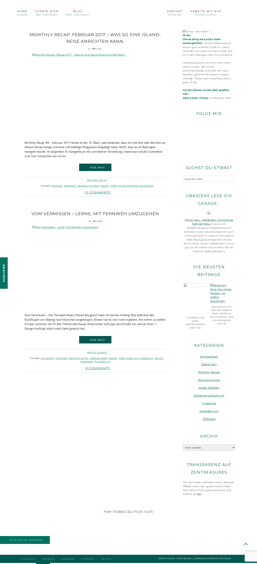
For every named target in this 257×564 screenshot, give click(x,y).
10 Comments (97, 193)
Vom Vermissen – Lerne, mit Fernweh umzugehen (95, 213)
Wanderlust (102, 361)
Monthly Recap (97, 180)
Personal (70, 185)
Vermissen (86, 361)
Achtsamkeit (209, 356)
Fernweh (56, 185)
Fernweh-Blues (78, 358)
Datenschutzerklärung (219, 558)
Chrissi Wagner (183, 558)
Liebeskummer (99, 358)
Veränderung (209, 411)
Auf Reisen (47, 358)
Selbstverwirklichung (209, 395)
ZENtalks (208, 419)
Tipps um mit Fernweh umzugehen (132, 185)
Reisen (105, 185)
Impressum (199, 558)
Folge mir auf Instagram (26, 540)
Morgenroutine (209, 380)
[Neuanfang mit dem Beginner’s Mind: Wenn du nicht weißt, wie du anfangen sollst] (222, 301)
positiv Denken (97, 352)
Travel (158, 358)
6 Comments (97, 368)
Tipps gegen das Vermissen (136, 358)
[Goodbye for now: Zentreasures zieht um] (195, 286)
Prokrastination (88, 185)
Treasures (209, 403)
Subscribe (3, 273)
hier (199, 494)
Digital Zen (209, 364)
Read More (97, 167)
